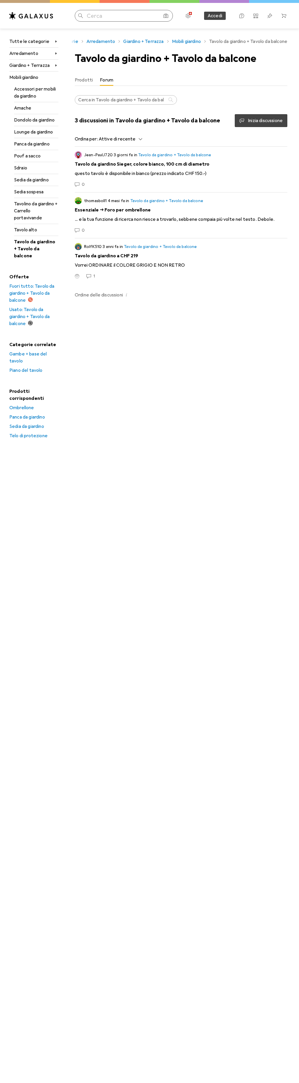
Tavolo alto (25, 230)
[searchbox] (126, 100)
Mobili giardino (23, 77)
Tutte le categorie (29, 41)
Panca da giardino (32, 144)
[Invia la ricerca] (80, 16)
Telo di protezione (28, 436)
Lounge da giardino (33, 132)
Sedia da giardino (31, 180)
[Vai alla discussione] (181, 169)
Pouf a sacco (27, 156)
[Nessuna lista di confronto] (255, 15)
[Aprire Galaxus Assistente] (241, 15)
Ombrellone (21, 408)
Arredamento (23, 53)
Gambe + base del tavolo (28, 357)
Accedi (215, 16)
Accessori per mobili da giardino (35, 92)
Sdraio (20, 168)
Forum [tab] (106, 80)
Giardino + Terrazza (29, 65)
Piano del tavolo (26, 370)
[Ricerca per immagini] (166, 16)
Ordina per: (86, 139)
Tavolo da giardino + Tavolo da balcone (34, 249)
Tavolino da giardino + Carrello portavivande (36, 211)
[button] (126, 294)
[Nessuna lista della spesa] (269, 15)
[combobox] (119, 139)
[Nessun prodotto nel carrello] (283, 15)
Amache (22, 108)
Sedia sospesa (29, 192)
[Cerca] (171, 100)
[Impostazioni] (188, 15)
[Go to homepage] (31, 15)
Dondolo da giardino (34, 120)
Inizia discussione (265, 121)
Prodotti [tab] (84, 80)
